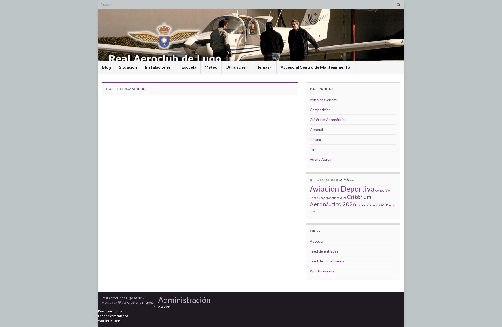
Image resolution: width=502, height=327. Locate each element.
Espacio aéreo (366, 205)
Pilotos (390, 205)
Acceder (317, 241)
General (316, 129)
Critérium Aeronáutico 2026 (340, 200)
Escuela (189, 67)
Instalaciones (158, 67)
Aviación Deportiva (342, 188)
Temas (263, 67)
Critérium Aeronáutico (328, 119)
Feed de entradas (324, 251)
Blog (106, 67)
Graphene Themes (140, 303)
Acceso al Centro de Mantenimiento (315, 67)
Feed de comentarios (327, 261)
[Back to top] (490, 315)
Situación (128, 67)
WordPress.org (322, 271)
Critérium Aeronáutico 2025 (328, 197)
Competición (320, 109)
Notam (315, 139)
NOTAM (380, 205)
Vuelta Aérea (320, 159)
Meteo (211, 67)
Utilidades (236, 67)
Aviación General (323, 99)
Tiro (313, 149)
